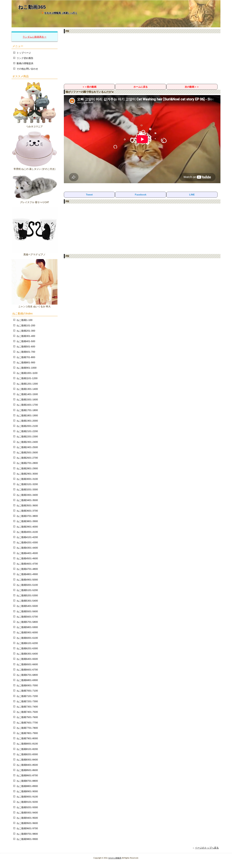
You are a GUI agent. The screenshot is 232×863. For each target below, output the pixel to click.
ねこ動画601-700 (26, 351)
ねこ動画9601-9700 (27, 828)
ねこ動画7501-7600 (27, 717)
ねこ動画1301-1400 (27, 389)
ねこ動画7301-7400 (27, 706)
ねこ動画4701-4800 (27, 569)
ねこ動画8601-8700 (27, 775)
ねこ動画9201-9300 (27, 807)
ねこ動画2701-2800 (27, 463)
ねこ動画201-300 (26, 330)
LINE (192, 194)
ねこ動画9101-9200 (27, 802)
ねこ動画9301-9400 (27, 812)
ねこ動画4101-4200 (27, 537)
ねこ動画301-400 (26, 336)
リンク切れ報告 (25, 58)
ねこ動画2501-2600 (27, 452)
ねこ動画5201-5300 (27, 595)
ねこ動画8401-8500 (27, 765)
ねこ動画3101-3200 (27, 484)
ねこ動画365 (32, 7)
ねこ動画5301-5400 (27, 600)
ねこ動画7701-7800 (27, 727)
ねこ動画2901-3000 (27, 473)
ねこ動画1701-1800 (27, 410)
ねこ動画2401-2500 (27, 447)
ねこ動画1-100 (24, 320)
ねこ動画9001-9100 (27, 796)
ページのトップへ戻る (207, 847)
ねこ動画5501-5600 (27, 611)
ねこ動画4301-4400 (27, 547)
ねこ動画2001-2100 (27, 426)
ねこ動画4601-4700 (27, 563)
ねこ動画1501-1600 (27, 399)
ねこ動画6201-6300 (27, 648)
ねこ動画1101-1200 (27, 378)
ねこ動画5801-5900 (27, 627)
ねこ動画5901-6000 (27, 632)
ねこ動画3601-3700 (27, 510)
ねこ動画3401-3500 (27, 500)
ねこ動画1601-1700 (27, 404)
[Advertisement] (142, 58)
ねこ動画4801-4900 (27, 574)
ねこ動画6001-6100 (27, 638)
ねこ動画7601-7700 (27, 722)
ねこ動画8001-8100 (27, 743)
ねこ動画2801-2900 (27, 468)
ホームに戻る (140, 86)
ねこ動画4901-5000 (27, 579)
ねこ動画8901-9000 (27, 791)
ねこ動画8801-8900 (27, 786)
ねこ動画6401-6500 (27, 659)
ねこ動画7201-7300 (27, 701)
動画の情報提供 (25, 63)
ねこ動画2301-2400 (27, 442)
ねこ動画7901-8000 (27, 738)
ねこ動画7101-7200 (27, 696)
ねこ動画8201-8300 (27, 754)
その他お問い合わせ (27, 68)
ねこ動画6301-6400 (27, 653)
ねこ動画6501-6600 (27, 664)
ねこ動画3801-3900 (27, 521)
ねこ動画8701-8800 (27, 780)
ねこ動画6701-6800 (27, 675)
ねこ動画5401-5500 (27, 606)
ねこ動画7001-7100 (27, 690)
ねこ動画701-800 (26, 357)
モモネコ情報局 (114, 858)
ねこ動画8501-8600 (27, 770)
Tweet (89, 194)
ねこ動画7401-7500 (27, 712)
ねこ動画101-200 (26, 325)
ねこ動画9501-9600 (27, 823)
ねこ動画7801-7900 (27, 733)
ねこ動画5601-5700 (27, 616)
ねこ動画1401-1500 (27, 394)
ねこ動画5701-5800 (27, 622)
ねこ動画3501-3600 (27, 505)
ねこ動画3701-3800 (27, 516)
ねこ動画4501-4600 (27, 558)
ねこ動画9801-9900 (27, 839)
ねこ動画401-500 (26, 341)
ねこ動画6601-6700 (27, 669)
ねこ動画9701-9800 (27, 833)
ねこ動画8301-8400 (27, 759)
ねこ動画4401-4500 (27, 553)
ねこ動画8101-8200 (27, 749)
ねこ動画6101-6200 (27, 643)
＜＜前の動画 (89, 86)
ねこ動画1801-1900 (27, 415)
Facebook (140, 194)
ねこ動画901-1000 (27, 367)
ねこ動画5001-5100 (27, 585)
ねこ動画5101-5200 (27, 590)
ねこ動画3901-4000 (27, 526)
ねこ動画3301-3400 (27, 495)
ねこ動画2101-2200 (27, 431)
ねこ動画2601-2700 (27, 457)
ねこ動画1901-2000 (27, 420)
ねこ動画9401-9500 (27, 817)
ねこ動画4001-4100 (27, 532)
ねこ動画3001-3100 (27, 479)
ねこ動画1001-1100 (27, 373)
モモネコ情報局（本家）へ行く (60, 13)
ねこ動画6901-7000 (27, 685)
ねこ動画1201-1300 (27, 383)
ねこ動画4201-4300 (27, 542)
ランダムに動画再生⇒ (34, 36)
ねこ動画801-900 (26, 362)
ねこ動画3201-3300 (27, 489)
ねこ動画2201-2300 (27, 436)
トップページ (24, 52)
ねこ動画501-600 (26, 346)
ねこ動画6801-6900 (27, 680)
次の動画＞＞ (192, 86)
